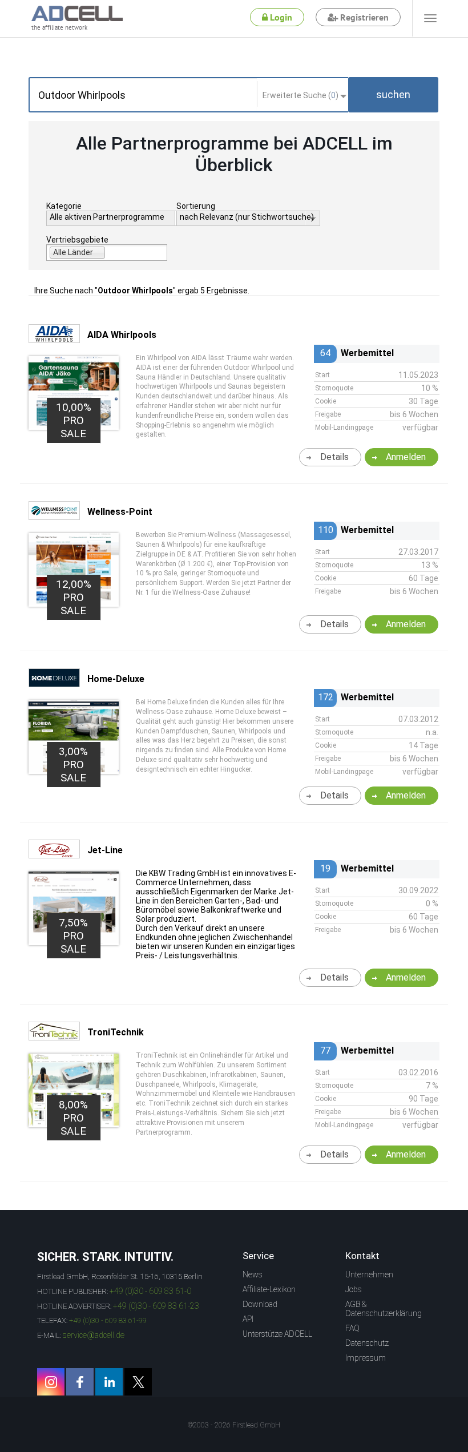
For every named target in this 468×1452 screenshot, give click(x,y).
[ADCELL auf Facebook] (80, 1381)
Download (260, 1304)
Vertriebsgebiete (77, 239)
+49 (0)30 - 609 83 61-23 (156, 1305)
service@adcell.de (93, 1335)
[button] (393, 94)
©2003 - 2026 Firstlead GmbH (234, 1425)
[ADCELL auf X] (138, 1381)
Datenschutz (367, 1343)
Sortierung (195, 206)
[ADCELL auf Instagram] (50, 1381)
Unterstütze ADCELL (277, 1333)
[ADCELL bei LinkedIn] (109, 1381)
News (253, 1274)
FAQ (352, 1328)
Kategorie (64, 206)
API (248, 1319)
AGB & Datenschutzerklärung (383, 1309)
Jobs (353, 1289)
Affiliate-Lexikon (269, 1289)
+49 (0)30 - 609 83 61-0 (150, 1291)
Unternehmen (369, 1274)
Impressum (365, 1357)
